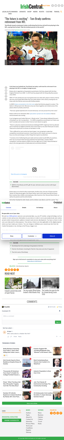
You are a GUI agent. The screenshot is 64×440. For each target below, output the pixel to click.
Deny (11, 236)
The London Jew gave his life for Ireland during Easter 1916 (50, 292)
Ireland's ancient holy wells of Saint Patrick (13, 292)
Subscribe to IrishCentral (34, 261)
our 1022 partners (12, 216)
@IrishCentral (19, 30)
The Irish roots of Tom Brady (20, 252)
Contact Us (29, 419)
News (40, 413)
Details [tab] (24, 207)
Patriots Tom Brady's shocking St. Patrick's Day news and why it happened (33, 249)
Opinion (40, 417)
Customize (31, 236)
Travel (40, 421)
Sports (27, 266)
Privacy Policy (30, 423)
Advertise (29, 421)
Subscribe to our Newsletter (11, 420)
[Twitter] (55, 5)
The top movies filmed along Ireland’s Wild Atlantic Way (31, 291)
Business (40, 415)
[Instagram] (59, 5)
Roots (40, 423)
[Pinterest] (62, 5)
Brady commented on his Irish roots (24, 104)
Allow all (52, 236)
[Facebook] (52, 5)
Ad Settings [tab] (39, 207)
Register (28, 430)
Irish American (20, 266)
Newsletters (45, 5)
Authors (28, 413)
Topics (28, 415)
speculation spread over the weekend (40, 113)
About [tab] (55, 207)
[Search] (61, 12)
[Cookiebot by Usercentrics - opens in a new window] (55, 203)
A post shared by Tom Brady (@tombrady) (34, 177)
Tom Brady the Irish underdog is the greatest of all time (27, 246)
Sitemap (28, 432)
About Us (29, 417)
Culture (40, 419)
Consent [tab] (8, 207)
